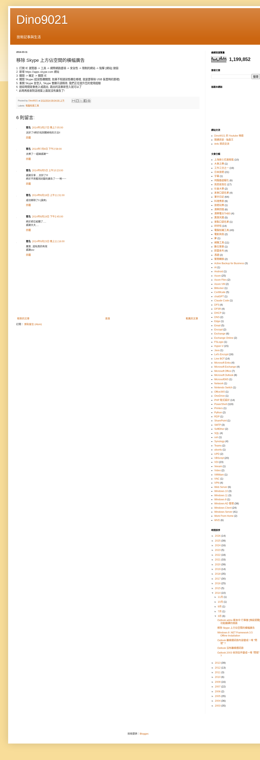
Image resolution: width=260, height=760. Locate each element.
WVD (217, 520)
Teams (218, 445)
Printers (218, 408)
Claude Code (221, 300)
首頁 (107, 318)
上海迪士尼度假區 (224, 159)
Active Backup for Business (229, 263)
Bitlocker (219, 288)
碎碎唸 (218, 226)
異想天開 (219, 217)
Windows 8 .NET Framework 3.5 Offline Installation (235, 634)
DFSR (217, 308)
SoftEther (219, 429)
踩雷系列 (219, 250)
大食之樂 (219, 163)
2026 (218, 535)
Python (218, 412)
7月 (220, 611)
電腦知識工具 (32, 105)
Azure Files (220, 279)
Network (218, 383)
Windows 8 (220, 499)
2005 (218, 696)
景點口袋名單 (221, 221)
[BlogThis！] (77, 101)
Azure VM (219, 284)
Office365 (219, 391)
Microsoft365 (221, 379)
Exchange (219, 333)
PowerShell (220, 404)
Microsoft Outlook (223, 375)
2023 (218, 550)
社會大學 (219, 188)
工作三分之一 (221, 168)
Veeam (218, 466)
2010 (218, 677)
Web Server (220, 487)
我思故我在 (220, 184)
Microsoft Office (222, 371)
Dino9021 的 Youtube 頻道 (229, 135)
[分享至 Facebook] (85, 101)
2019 (218, 569)
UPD (217, 454)
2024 (218, 545)
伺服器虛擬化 (221, 180)
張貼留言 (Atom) (33, 324)
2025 (218, 540)
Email (217, 325)
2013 (218, 662)
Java (217, 350)
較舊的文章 (192, 318)
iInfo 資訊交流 (221, 143)
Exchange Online (223, 338)
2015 (218, 588)
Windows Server (223, 511)
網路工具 (219, 242)
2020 (218, 564)
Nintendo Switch (223, 387)
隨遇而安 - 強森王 (223, 139)
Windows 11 (221, 495)
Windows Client (223, 507)
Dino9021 (42, 19)
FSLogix (218, 342)
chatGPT (219, 296)
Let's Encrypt (221, 354)
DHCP (217, 313)
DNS (217, 317)
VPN (216, 482)
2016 (218, 583)
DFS (216, 304)
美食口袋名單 (221, 192)
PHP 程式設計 (222, 400)
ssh (216, 437)
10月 (221, 601)
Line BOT (219, 358)
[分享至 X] (81, 101)
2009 (218, 682)
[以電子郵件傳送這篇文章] (74, 101)
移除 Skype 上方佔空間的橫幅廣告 (236, 627)
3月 (220, 616)
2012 (218, 667)
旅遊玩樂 (219, 205)
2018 (218, 573)
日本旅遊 (219, 172)
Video (217, 470)
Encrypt (218, 329)
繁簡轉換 (219, 259)
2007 (218, 686)
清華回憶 (219, 209)
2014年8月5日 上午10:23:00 (47, 170)
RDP (217, 416)
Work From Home (224, 516)
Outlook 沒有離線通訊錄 (230, 648)
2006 (218, 691)
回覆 (28, 137)
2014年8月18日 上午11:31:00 (48, 195)
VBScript (219, 458)
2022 (218, 555)
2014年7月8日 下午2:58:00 (47, 149)
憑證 (216, 255)
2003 (218, 705)
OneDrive (219, 395)
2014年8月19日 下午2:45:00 (47, 216)
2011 (218, 672)
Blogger (144, 733)
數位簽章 (219, 246)
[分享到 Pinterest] (89, 101)
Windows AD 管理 (224, 503)
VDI (216, 462)
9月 (220, 606)
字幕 (216, 176)
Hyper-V (218, 346)
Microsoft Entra (222, 362)
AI (215, 267)
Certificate (219, 292)
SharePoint (220, 420)
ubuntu (218, 449)
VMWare (219, 474)
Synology (219, 441)
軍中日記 (219, 196)
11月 (221, 597)
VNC (217, 478)
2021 (218, 559)
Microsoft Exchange (225, 366)
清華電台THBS (222, 213)
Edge (217, 321)
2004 (218, 700)
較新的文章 (23, 318)
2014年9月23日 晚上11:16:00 (48, 241)
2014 (218, 593)
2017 (218, 578)
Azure (217, 275)
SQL (216, 433)
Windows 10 (221, 491)
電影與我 (219, 234)
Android (218, 271)
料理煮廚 (219, 201)
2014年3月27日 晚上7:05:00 (47, 127)
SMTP (217, 424)
